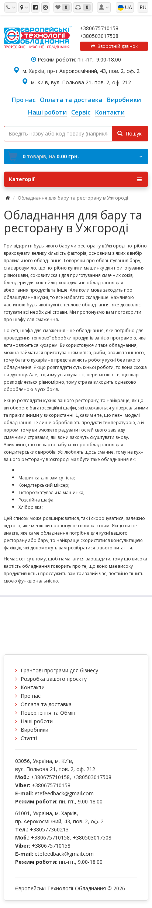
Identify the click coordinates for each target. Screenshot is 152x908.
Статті (29, 738)
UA (128, 7)
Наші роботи (37, 721)
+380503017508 (99, 35)
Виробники (34, 729)
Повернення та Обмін (48, 712)
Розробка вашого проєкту (54, 678)
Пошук (132, 133)
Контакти (33, 687)
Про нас (31, 695)
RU (142, 7)
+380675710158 (99, 28)
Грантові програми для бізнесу (59, 670)
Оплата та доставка (46, 704)
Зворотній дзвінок (116, 46)
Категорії (22, 179)
